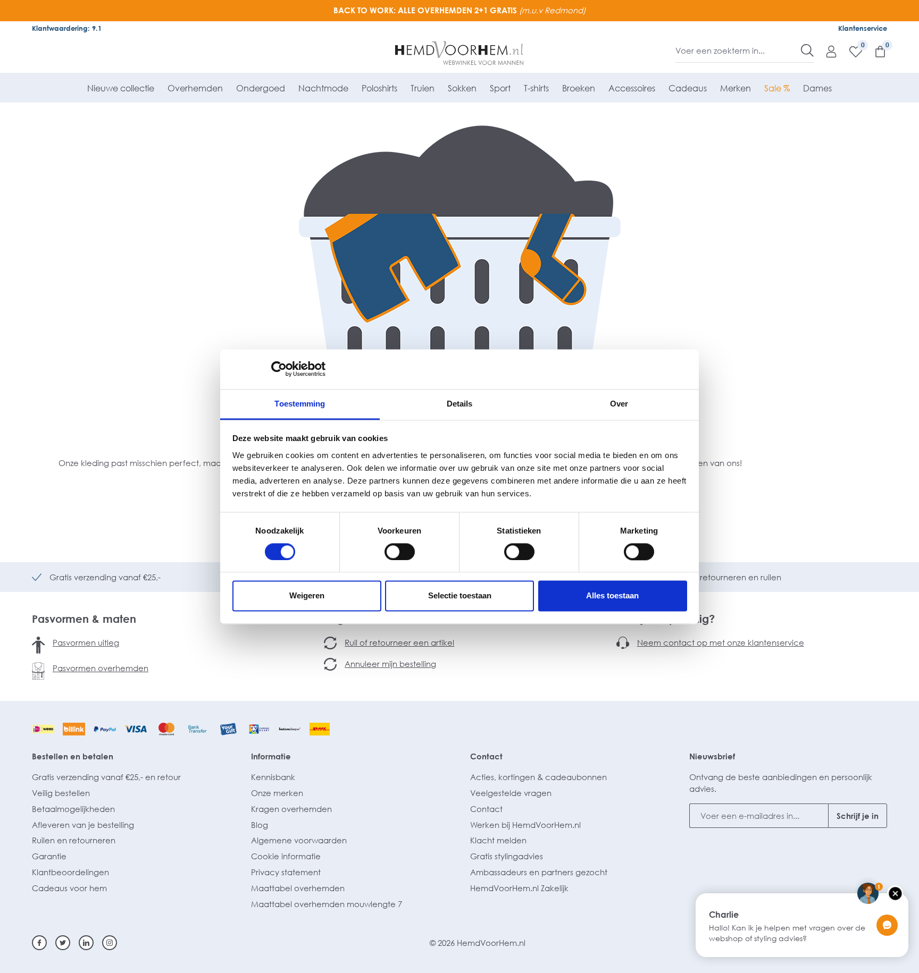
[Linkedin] (86, 942)
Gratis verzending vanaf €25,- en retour (106, 777)
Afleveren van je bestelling (83, 825)
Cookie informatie (286, 856)
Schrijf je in (858, 815)
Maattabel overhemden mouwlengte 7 (326, 904)
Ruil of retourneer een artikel (399, 642)
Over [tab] (619, 403)
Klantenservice (862, 28)
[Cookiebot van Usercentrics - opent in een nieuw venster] (278, 369)
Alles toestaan (612, 595)
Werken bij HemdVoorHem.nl (525, 825)
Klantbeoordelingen (70, 872)
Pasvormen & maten (84, 618)
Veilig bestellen (61, 793)
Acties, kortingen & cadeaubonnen (538, 777)
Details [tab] (460, 403)
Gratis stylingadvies (506, 856)
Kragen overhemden (291, 809)
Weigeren (306, 595)
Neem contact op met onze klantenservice (720, 642)
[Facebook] (39, 942)
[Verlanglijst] (850, 51)
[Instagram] (109, 942)
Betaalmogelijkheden (73, 809)
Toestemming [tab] (299, 403)
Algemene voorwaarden (299, 840)
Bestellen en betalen (72, 756)
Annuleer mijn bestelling (390, 664)
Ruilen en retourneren (73, 840)
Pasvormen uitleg (86, 642)
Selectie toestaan (459, 595)
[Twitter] (62, 942)
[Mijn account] (826, 51)
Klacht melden (498, 840)
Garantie (49, 856)
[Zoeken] (807, 50)
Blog (259, 825)
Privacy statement (286, 872)
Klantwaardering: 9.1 (67, 28)
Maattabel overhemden (298, 888)
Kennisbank (273, 777)
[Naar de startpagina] (460, 53)
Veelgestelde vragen (511, 793)
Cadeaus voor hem (69, 888)
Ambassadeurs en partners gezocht (538, 872)
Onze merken (277, 793)
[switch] (400, 551)
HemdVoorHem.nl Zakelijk (519, 888)
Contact (486, 756)
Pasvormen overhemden (100, 668)
